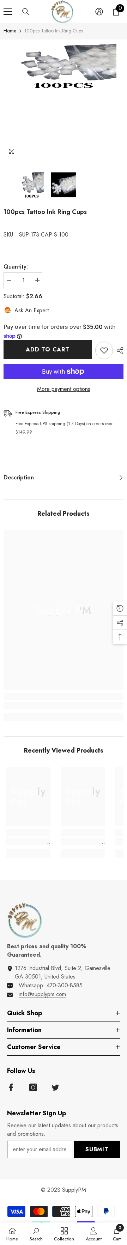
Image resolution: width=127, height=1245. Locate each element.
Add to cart (47, 349)
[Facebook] (10, 1087)
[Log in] (99, 11)
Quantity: (16, 267)
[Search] (26, 11)
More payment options (63, 389)
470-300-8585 (65, 985)
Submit (97, 1149)
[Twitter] (55, 1087)
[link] (63, 705)
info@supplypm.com (42, 994)
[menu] (8, 11)
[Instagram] (33, 1087)
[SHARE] (118, 350)
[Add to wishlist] (104, 350)
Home (10, 30)
